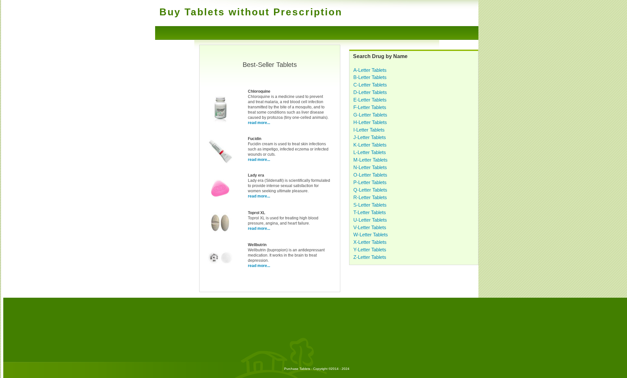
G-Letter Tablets (370, 115)
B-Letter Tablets (370, 77)
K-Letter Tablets (370, 145)
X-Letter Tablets (370, 242)
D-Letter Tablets (370, 92)
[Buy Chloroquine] (220, 121)
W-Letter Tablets (370, 234)
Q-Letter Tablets (370, 190)
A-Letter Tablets (370, 70)
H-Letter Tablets (370, 122)
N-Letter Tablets (370, 167)
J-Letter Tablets (369, 137)
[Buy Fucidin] (220, 163)
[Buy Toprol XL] (220, 234)
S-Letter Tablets (370, 205)
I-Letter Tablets (369, 130)
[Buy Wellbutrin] (220, 269)
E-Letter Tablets (370, 99)
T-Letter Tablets (369, 212)
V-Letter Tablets (369, 227)
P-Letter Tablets (370, 182)
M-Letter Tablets (370, 160)
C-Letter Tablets (370, 84)
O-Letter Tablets (370, 175)
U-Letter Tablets (370, 220)
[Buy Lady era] (220, 200)
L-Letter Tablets (369, 152)
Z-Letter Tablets (369, 257)
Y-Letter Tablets (369, 249)
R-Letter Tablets (370, 197)
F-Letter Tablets (369, 107)
